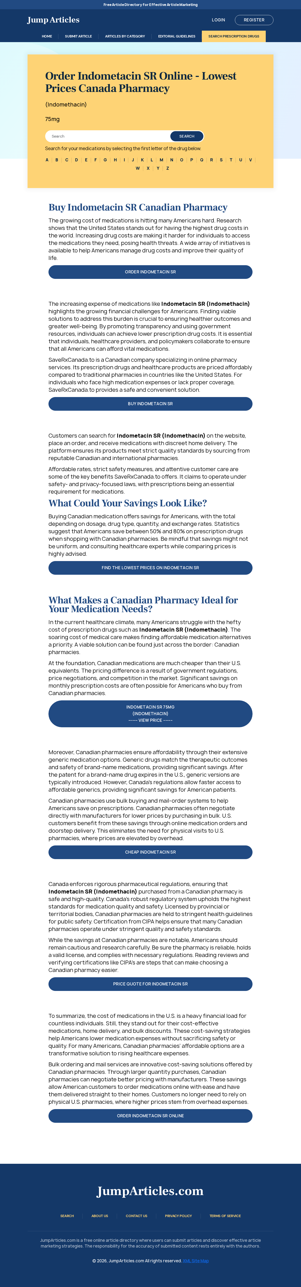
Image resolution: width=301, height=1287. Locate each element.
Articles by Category (125, 36)
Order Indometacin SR (150, 272)
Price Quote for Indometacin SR (150, 984)
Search (186, 136)
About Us (99, 1216)
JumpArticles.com (150, 1191)
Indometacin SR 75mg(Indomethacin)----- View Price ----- (150, 713)
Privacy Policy (178, 1216)
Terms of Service (225, 1216)
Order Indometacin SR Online (150, 1116)
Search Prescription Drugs (233, 36)
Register (254, 20)
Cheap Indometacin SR (150, 852)
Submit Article (78, 36)
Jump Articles (54, 20)
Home (47, 36)
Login (218, 20)
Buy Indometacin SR (150, 404)
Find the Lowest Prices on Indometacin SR (150, 568)
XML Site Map (196, 1261)
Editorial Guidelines (176, 36)
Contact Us (136, 1216)
